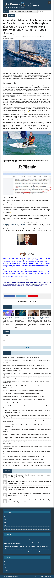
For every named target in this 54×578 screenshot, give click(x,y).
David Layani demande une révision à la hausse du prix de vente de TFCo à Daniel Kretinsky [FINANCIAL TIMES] (33, 322)
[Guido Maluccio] (5, 502)
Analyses (17, 317)
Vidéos (10, 317)
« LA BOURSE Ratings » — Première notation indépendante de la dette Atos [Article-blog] (21, 393)
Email (4, 340)
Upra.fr (24, 260)
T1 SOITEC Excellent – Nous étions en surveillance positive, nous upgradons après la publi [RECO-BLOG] (23, 365)
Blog (5, 519)
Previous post (23, 301)
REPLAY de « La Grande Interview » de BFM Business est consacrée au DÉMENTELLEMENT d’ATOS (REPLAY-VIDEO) (8, 321)
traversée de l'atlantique (8, 38)
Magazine (6, 562)
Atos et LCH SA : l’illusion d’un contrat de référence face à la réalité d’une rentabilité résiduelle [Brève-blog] (25, 434)
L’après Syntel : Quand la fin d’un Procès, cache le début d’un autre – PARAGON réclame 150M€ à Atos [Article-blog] (26, 465)
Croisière (18, 36)
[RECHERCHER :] (44, 11)
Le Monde (24, 36)
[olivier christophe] (5, 483)
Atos (14, 36)
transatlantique (40, 36)
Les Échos (6, 570)
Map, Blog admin (11, 68)
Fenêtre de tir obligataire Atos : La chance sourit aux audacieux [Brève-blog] (18, 403)
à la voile (10, 36)
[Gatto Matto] (5, 490)
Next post (32, 301)
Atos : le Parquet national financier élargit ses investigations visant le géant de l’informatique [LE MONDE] (24, 456)
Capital (5, 564)
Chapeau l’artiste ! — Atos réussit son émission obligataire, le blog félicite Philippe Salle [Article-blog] (24, 399)
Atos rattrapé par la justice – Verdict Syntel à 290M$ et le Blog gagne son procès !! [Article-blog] (23, 459)
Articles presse (31, 317)
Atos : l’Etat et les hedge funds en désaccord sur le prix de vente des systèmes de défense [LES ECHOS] (45, 322)
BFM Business (5, 317)
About (5, 525)
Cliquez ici (34, 284)
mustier (28, 36)
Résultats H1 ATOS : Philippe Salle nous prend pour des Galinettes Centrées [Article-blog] (21, 357)
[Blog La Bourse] (24, 5)
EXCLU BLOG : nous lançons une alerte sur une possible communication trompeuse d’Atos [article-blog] (23, 462)
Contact (5, 528)
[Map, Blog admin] (5, 477)
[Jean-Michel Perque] (5, 496)
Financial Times (31, 318)
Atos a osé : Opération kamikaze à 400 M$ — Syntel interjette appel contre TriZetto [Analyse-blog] (23, 390)
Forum (5, 522)
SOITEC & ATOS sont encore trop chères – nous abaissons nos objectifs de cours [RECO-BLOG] (22, 378)
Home (5, 516)
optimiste (33, 36)
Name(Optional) (6, 335)
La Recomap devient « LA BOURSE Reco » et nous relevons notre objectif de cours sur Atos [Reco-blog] (23, 396)
